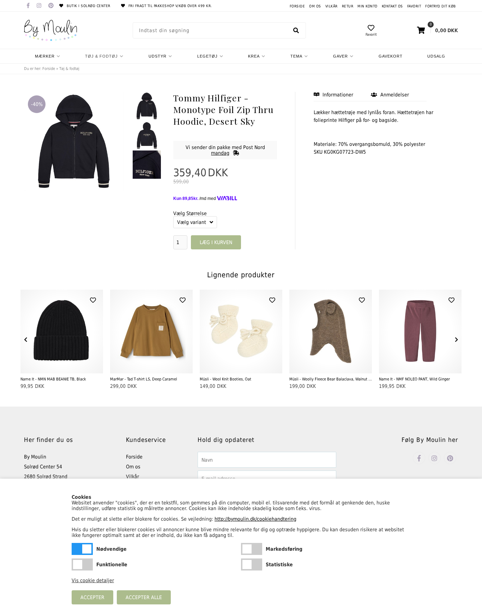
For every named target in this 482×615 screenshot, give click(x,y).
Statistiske (251, 564)
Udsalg (436, 56)
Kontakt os (392, 6)
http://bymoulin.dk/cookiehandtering (255, 519)
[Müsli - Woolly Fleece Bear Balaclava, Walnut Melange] (330, 331)
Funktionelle (82, 564)
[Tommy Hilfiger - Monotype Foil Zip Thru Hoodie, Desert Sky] (147, 106)
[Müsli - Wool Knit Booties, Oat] (241, 331)
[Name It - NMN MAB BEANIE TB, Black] (61, 331)
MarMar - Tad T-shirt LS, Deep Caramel (143, 379)
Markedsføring (251, 549)
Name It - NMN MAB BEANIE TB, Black (53, 379)
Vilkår (331, 6)
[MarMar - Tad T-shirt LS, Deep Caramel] (151, 331)
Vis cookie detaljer (93, 580)
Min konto (367, 6)
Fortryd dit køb (440, 6)
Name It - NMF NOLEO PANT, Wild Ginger (414, 379)
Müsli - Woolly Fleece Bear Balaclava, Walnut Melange (330, 379)
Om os (315, 6)
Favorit (414, 6)
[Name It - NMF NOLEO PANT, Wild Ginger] (420, 331)
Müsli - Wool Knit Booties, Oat (225, 379)
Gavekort (391, 56)
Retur (348, 6)
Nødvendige (82, 549)
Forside (297, 6)
